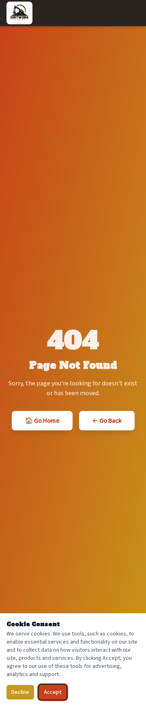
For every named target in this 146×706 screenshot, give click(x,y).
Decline (20, 692)
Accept (53, 692)
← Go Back (107, 420)
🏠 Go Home (42, 420)
